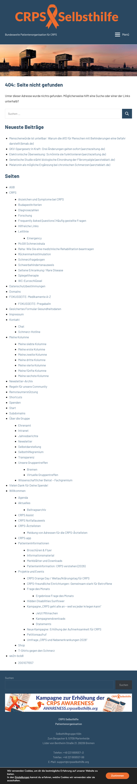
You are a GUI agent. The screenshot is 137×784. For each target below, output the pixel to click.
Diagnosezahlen (28, 210)
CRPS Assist (26, 515)
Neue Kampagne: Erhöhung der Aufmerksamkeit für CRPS (64, 629)
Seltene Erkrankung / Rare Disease (40, 270)
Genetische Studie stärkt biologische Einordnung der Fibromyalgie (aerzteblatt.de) (62, 159)
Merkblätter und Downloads (44, 560)
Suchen (9, 677)
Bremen (32, 469)
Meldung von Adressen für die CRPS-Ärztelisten (57, 532)
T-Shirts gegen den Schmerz (36, 650)
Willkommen (17, 490)
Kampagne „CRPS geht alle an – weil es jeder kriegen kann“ (64, 606)
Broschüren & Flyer (39, 550)
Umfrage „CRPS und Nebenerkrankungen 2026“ (57, 640)
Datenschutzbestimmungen (27, 286)
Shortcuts (15, 397)
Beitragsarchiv (36, 509)
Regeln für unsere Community (28, 386)
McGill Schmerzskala (31, 243)
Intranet (23, 430)
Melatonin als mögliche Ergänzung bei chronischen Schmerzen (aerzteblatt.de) (59, 164)
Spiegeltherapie (28, 275)
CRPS (12, 192)
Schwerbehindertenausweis (36, 265)
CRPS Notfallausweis (31, 520)
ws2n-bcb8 (16, 655)
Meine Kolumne (19, 337)
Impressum (16, 314)
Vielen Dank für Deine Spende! (28, 485)
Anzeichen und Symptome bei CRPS (41, 199)
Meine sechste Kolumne (33, 376)
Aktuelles (24, 503)
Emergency (34, 238)
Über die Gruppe (19, 418)
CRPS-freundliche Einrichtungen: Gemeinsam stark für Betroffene (69, 583)
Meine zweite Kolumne (32, 354)
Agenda (23, 497)
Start (12, 408)
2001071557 (25, 662)
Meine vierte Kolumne (32, 365)
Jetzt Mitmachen (47, 613)
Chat (21, 326)
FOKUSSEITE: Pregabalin (34, 303)
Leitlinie (23, 231)
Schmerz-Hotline (29, 331)
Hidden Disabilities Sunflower (46, 601)
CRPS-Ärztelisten (29, 525)
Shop (21, 645)
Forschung (25, 215)
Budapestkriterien (30, 204)
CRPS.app (24, 538)
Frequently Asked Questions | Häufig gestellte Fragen (52, 220)
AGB (12, 187)
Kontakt (14, 319)
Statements (43, 624)
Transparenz (26, 457)
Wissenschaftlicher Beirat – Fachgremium (45, 480)
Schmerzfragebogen (31, 259)
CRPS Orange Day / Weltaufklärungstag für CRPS (58, 578)
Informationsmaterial (40, 555)
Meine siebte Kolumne (32, 344)
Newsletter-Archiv (21, 381)
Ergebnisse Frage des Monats (55, 595)
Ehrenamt (24, 425)
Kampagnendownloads (50, 618)
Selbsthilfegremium (31, 452)
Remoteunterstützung (23, 392)
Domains (15, 291)
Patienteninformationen (33, 543)
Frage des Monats (38, 589)
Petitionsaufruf (37, 634)
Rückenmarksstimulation (34, 254)
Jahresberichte (28, 436)
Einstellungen (22, 777)
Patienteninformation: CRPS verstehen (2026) (56, 566)
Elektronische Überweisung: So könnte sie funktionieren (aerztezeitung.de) (57, 154)
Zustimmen (117, 775)
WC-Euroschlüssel (30, 280)
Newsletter (25, 441)
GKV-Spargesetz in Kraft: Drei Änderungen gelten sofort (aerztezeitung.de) (57, 149)
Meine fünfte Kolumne (32, 370)
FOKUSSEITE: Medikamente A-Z (30, 296)
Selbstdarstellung (29, 446)
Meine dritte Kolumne (31, 360)
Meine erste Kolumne (31, 349)
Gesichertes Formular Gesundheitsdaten (35, 309)
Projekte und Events (31, 571)
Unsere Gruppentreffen (33, 462)
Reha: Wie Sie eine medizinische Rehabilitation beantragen (56, 249)
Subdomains (17, 413)
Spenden (15, 402)
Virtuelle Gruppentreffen (42, 474)
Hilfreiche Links (28, 226)
